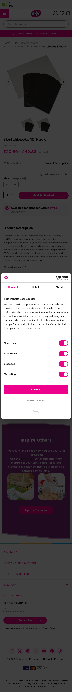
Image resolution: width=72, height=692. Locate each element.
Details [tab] (36, 287)
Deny (36, 411)
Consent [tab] (13, 287)
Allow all (36, 389)
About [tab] (59, 287)
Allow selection (36, 400)
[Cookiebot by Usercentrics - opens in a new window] (53, 278)
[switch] (63, 353)
